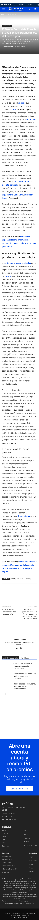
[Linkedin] (18, 60)
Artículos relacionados (10, 658)
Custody (26, 842)
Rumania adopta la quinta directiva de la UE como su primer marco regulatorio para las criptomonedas (29, 614)
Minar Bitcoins (7, 859)
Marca (31, 868)
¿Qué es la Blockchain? (9, 869)
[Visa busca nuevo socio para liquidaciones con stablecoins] (7, 676)
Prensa (31, 864)
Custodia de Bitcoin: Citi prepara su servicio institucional (23, 666)
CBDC (13, 578)
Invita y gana (33, 860)
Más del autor (25, 658)
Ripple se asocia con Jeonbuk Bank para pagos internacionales (25, 686)
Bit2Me (21, 5)
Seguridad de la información (19, 915)
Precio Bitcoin (6, 863)
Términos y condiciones (12, 913)
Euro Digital (20, 578)
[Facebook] (4, 60)
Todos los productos (30, 845)
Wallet (4, 830)
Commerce (5, 846)
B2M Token (27, 838)
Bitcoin (30, 5)
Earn (3, 840)
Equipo (31, 857)
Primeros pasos (7, 856)
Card (3, 843)
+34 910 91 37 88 (7, 817)
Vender (4, 836)
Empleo (31, 872)
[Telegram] (33, 60)
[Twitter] (9, 60)
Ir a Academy (6, 872)
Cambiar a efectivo (8, 866)
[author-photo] (20, 636)
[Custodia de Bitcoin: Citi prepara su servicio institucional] (7, 666)
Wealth (26, 834)
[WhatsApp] (14, 60)
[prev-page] (3, 694)
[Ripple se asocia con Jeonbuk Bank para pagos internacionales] (7, 686)
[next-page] (6, 694)
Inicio (2, 14)
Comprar (5, 833)
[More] (4, 597)
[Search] (30, 9)
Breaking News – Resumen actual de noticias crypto (9, 611)
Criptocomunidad (11, 14)
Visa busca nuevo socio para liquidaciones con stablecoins (25, 676)
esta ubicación (29, 903)
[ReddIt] (23, 60)
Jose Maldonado (8, 46)
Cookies (31, 913)
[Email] (28, 60)
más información (7, 888)
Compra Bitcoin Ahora (19, 789)
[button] (3, 9)
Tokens (28, 578)
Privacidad (24, 913)
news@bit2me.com (8, 813)
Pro (25, 831)
